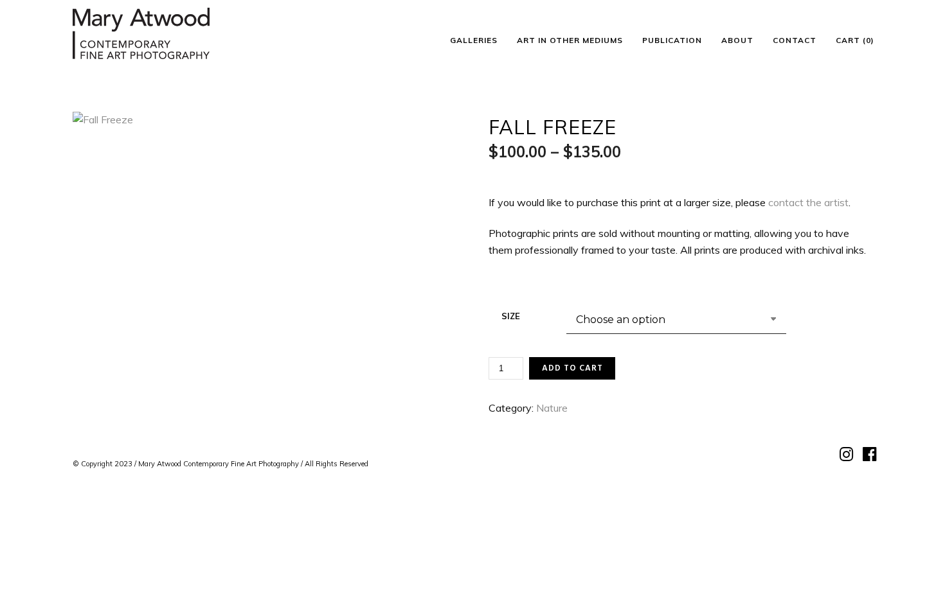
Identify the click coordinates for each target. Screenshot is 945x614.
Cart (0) (855, 40)
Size (510, 316)
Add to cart (572, 368)
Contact (794, 40)
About (737, 40)
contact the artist (808, 202)
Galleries (474, 40)
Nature (552, 407)
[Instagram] (845, 454)
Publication (672, 40)
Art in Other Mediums (570, 40)
